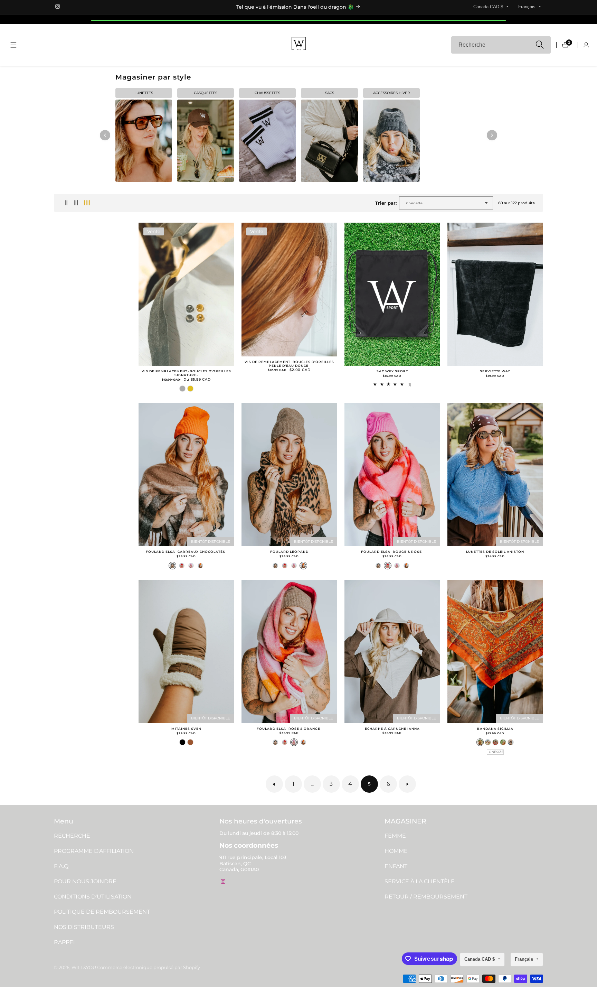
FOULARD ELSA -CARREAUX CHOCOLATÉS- (186, 551)
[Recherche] (539, 45)
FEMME (395, 835)
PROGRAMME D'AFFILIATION (94, 851)
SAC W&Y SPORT (392, 371)
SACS (329, 93)
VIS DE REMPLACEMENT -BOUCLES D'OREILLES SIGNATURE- (186, 373)
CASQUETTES (205, 93)
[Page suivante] (407, 784)
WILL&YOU (84, 968)
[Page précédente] (274, 784)
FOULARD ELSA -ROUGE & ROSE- (392, 551)
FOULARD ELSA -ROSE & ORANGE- (289, 728)
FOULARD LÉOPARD (289, 551)
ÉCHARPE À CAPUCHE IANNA (392, 728)
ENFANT (396, 866)
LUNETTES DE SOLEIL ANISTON (495, 551)
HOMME (396, 851)
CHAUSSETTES (267, 93)
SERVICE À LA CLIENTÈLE (420, 881)
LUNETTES (143, 93)
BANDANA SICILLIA (495, 728)
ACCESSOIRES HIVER (391, 93)
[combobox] (501, 45)
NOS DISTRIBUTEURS (84, 927)
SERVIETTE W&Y (495, 371)
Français (527, 6)
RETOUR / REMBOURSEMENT (426, 896)
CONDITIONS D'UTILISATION (93, 896)
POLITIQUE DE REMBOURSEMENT (102, 912)
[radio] (182, 388)
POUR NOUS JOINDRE (85, 881)
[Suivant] (492, 135)
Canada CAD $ (488, 6)
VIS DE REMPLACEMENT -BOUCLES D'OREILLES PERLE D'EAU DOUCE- (289, 363)
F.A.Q (61, 866)
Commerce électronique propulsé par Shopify (148, 968)
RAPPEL (65, 942)
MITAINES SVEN (186, 728)
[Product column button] (66, 203)
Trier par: (386, 203)
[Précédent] (105, 135)
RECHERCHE (72, 835)
